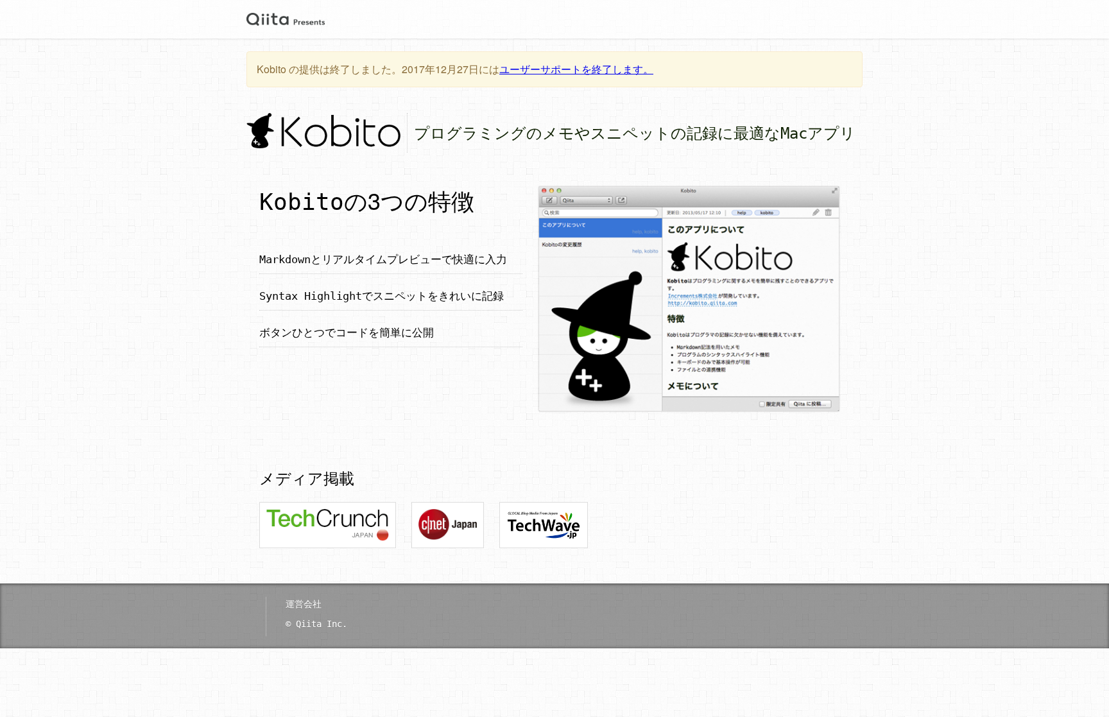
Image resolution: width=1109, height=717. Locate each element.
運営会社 (304, 603)
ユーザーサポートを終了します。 (576, 69)
